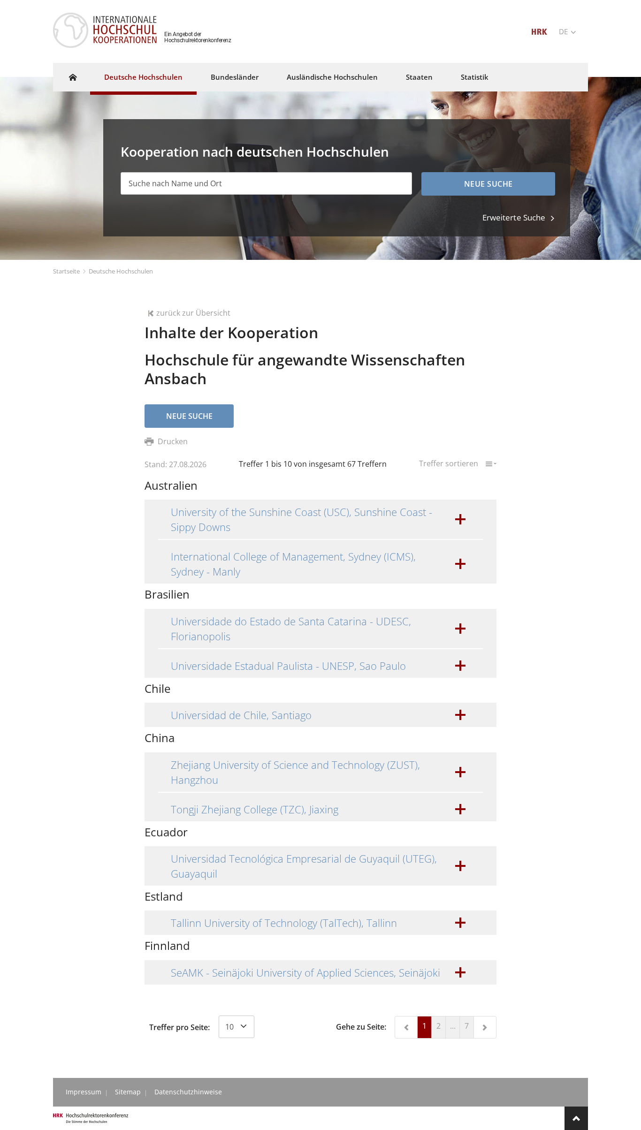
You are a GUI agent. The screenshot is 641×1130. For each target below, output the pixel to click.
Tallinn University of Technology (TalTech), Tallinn (284, 923)
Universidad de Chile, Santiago (241, 715)
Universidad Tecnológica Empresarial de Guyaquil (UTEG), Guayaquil (304, 865)
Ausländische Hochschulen (332, 77)
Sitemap (128, 1091)
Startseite (66, 271)
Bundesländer (235, 77)
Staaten (419, 77)
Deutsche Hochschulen (143, 77)
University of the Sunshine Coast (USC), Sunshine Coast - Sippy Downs (301, 519)
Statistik (474, 77)
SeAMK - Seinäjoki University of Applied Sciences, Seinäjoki (305, 972)
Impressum (83, 1091)
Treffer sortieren (449, 463)
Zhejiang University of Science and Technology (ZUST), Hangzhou (295, 772)
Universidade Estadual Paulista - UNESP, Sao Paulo (288, 666)
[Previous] (406, 1027)
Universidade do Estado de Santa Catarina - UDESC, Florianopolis (291, 628)
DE (564, 31)
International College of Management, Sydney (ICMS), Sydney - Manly (293, 563)
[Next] (484, 1027)
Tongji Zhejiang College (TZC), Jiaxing (254, 809)
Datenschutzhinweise (188, 1091)
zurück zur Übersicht (193, 313)
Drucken (172, 441)
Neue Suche (189, 416)
